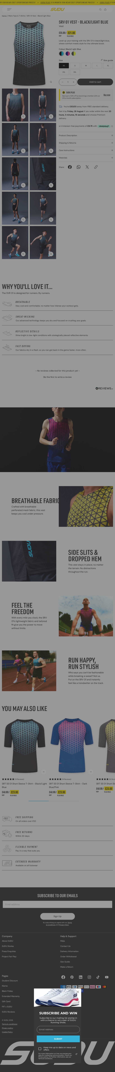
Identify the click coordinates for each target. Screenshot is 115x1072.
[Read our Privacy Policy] (76, 1054)
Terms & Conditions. (45, 1059)
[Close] (77, 992)
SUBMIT (58, 1039)
